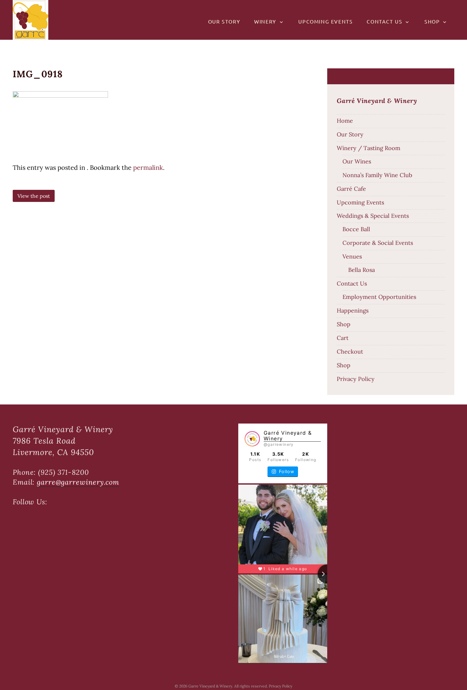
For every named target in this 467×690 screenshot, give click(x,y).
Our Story (224, 21)
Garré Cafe (351, 188)
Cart (343, 338)
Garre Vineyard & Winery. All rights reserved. (228, 686)
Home (345, 120)
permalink (148, 167)
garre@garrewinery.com (78, 482)
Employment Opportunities (379, 296)
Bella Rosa (361, 269)
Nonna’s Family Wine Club (377, 175)
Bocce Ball (356, 229)
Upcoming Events (325, 21)
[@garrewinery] (252, 438)
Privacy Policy (356, 379)
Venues (352, 256)
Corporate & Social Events (377, 242)
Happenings (353, 310)
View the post (33, 196)
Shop (432, 21)
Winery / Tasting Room (368, 148)
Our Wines (356, 161)
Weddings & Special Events (373, 215)
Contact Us (384, 21)
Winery (265, 21)
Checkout (350, 351)
